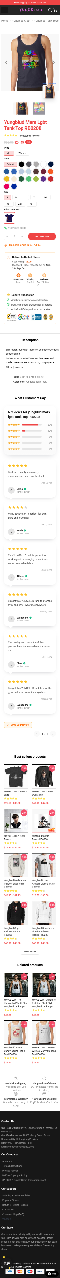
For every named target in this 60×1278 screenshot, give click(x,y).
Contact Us (8, 1209)
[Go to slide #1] (21, 108)
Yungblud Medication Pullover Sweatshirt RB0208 (15, 883)
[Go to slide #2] (39, 108)
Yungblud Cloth (21, 20)
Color (7, 158)
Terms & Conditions (12, 1166)
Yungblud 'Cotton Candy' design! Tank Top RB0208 (14, 1051)
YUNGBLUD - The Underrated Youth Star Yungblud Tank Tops (15, 1003)
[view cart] (55, 10)
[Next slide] (53, 62)
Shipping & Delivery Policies (16, 1195)
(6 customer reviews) (29, 135)
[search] (50, 10)
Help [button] (54, 1274)
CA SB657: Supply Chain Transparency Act (24, 1180)
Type (6, 147)
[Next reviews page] (53, 734)
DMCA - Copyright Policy (14, 1175)
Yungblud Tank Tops (46, 20)
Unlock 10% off (7, 1263)
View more (30, 951)
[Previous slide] (6, 62)
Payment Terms (10, 1200)
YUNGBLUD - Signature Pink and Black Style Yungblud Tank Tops (44, 1003)
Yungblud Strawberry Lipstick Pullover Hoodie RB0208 (43, 931)
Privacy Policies (10, 1170)
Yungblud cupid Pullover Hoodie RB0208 (12, 931)
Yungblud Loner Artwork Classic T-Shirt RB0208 (43, 883)
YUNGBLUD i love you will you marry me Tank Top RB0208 (44, 1051)
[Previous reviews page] (37, 734)
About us (7, 1161)
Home (4, 20)
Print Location (11, 209)
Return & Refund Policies (15, 1205)
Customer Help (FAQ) (13, 1214)
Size (6, 192)
